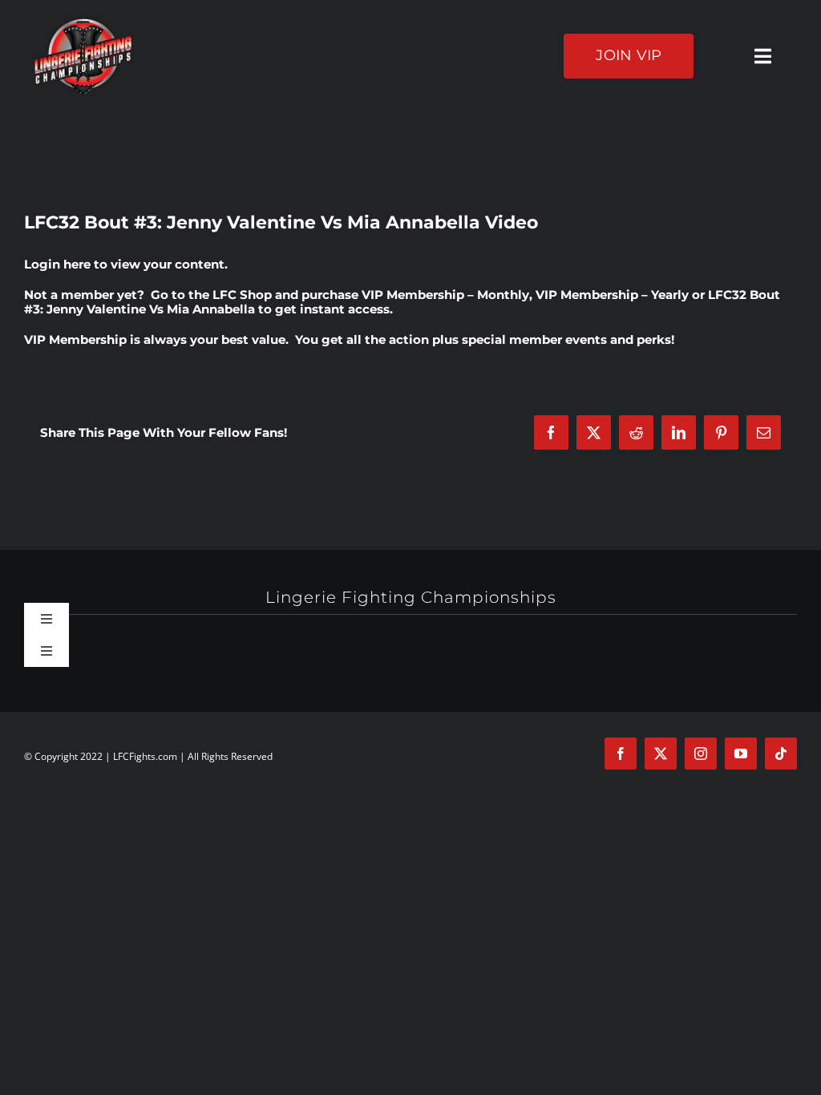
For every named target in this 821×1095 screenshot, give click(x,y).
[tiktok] (781, 753)
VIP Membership (75, 339)
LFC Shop (242, 294)
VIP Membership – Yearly (612, 294)
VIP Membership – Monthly (445, 294)
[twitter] (661, 753)
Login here (57, 264)
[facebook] (621, 753)
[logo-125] (83, 22)
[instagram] (701, 753)
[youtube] (741, 753)
